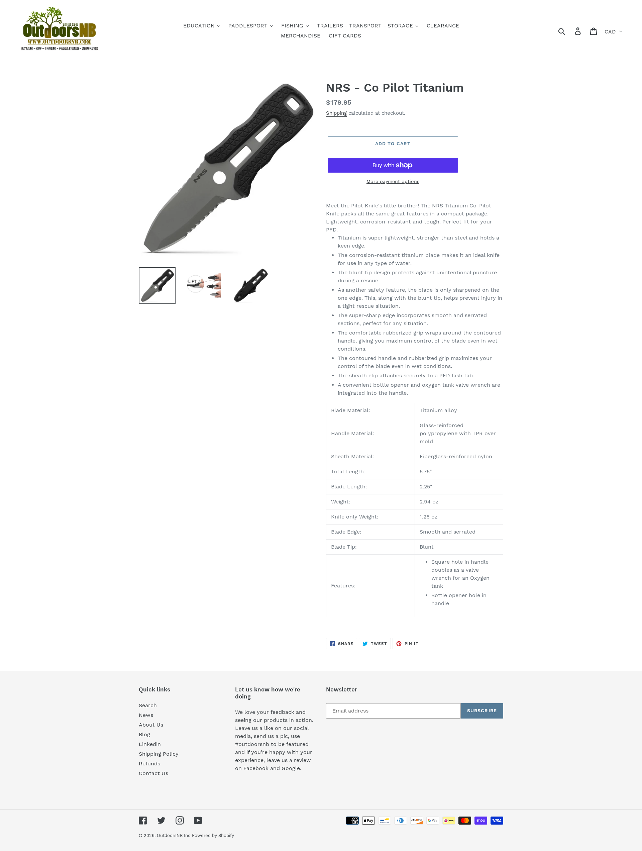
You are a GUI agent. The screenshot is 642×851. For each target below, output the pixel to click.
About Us (151, 725)
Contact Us (153, 773)
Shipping (336, 113)
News (146, 715)
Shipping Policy (159, 754)
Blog (144, 734)
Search (148, 705)
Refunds (149, 763)
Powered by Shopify (213, 835)
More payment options (392, 181)
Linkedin (150, 744)
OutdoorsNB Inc (173, 835)
